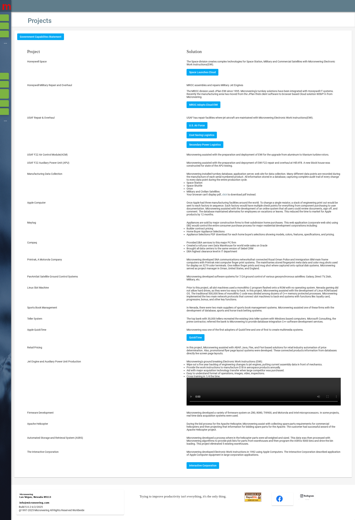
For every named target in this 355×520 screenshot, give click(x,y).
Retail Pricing (34, 347)
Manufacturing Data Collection (44, 173)
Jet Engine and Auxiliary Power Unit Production (54, 361)
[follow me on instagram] (307, 498)
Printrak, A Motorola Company (44, 259)
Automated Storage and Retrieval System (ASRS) (55, 437)
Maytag (31, 222)
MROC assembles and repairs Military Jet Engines (215, 85)
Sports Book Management (42, 307)
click (224, 194)
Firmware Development (40, 412)
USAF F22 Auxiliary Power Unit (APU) (48, 162)
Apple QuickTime (36, 329)
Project (33, 51)
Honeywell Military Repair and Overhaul (49, 85)
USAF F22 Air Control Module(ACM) (47, 154)
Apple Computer (36, 202)
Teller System (34, 318)
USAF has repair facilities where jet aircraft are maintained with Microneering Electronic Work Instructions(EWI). (250, 117)
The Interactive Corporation (43, 451)
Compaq (32, 242)
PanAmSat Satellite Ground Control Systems (52, 276)
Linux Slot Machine (38, 287)
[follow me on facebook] (279, 501)
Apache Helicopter (37, 423)
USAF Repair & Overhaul (41, 117)
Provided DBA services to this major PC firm (227, 247)
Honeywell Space (37, 61)
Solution (194, 51)
